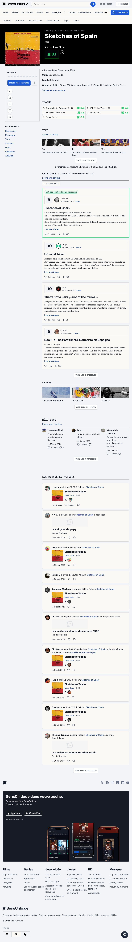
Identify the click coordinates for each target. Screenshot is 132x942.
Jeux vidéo (53, 869)
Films (6, 869)
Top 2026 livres (74, 874)
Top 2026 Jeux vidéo (52, 876)
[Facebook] (107, 783)
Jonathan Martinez (61, 589)
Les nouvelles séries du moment (34, 888)
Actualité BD (94, 893)
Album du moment (119, 886)
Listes (46, 382)
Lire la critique (51, 229)
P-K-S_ (55, 514)
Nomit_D (56, 575)
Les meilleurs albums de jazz (82, 652)
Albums (59, 31)
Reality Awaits (116, 882)
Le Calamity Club (75, 878)
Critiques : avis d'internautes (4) (68, 173)
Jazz (66, 31)
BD (90, 869)
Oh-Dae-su (57, 616)
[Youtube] (127, 783)
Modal (60, 75)
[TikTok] (117, 783)
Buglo (64, 245)
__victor (56, 487)
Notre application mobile (25, 915)
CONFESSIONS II (118, 878)
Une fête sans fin (96, 878)
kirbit (54, 547)
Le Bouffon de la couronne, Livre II (75, 884)
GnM (64, 287)
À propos (7, 915)
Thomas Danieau (60, 735)
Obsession (8, 878)
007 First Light (52, 881)
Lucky (27, 882)
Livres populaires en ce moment (77, 891)
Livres (71, 869)
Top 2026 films (10, 874)
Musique (116, 869)
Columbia (54, 80)
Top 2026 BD (94, 874)
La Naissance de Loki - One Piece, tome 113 (96, 885)
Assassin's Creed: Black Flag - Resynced (54, 888)
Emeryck (56, 707)
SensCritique (50, 31)
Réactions (49, 419)
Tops (45, 130)
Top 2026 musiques (119, 874)
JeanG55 (64, 198)
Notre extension (47, 915)
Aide (58, 915)
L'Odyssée (8, 882)
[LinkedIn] (122, 783)
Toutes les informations (53, 90)
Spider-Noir (29, 878)
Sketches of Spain (77, 31)
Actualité (7, 886)
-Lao (54, 680)
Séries (28, 869)
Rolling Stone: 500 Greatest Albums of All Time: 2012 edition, (83, 85)
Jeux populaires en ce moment (54, 897)
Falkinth (63, 330)
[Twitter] (102, 783)
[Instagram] (112, 783)
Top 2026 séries (32, 874)
